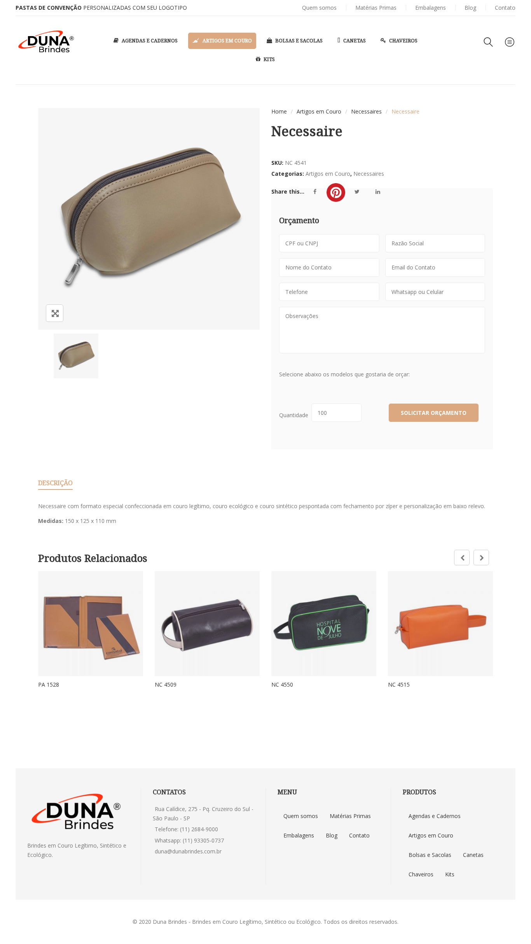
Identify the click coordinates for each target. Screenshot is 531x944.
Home (279, 111)
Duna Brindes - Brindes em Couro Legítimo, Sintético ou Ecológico (237, 921)
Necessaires (366, 111)
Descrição (55, 483)
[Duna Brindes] (46, 41)
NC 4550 (282, 684)
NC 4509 (165, 684)
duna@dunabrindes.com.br (188, 851)
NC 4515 (399, 684)
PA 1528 (48, 684)
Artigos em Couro (319, 111)
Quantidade (295, 415)
